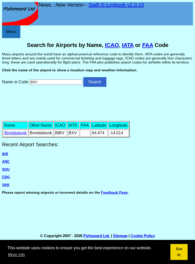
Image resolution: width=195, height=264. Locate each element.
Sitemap (120, 236)
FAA (147, 45)
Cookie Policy (143, 236)
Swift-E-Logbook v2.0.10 (116, 5)
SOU (6, 169)
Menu (11, 31)
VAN (5, 185)
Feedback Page (114, 192)
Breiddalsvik (15, 133)
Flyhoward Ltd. (96, 236)
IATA (128, 45)
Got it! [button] (179, 252)
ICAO (112, 45)
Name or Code (15, 82)
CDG (6, 177)
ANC (6, 161)
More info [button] (16, 255)
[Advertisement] (97, 103)
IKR (5, 154)
